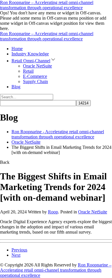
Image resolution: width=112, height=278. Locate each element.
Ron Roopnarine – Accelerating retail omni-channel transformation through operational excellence (46, 5)
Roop (53, 211)
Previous (19, 249)
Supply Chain (35, 81)
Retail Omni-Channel (30, 60)
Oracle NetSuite (37, 65)
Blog (15, 86)
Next (15, 255)
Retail (28, 71)
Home (17, 48)
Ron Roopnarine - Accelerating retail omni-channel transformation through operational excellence (57, 134)
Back (4, 162)
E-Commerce (35, 76)
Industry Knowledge (30, 53)
